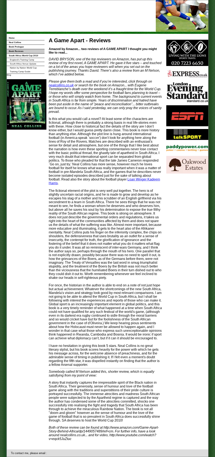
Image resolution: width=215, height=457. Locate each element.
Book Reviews (16, 51)
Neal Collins (15, 42)
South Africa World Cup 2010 (23, 55)
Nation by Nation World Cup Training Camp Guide (23, 70)
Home (12, 38)
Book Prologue (16, 47)
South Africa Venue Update (23, 64)
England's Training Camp (22, 60)
